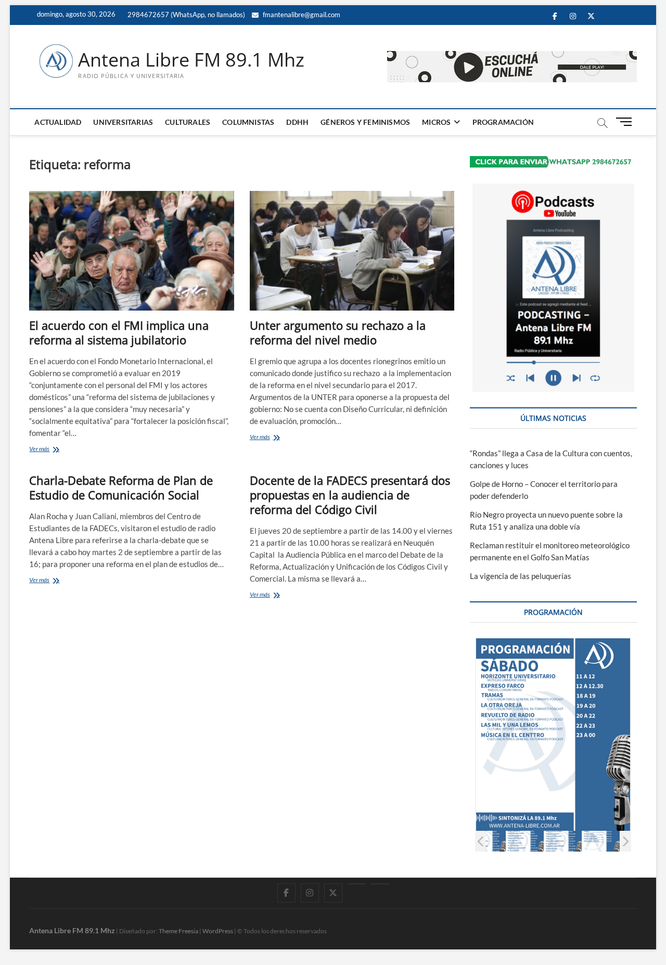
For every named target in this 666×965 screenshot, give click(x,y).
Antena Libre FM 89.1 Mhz (191, 59)
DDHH (297, 122)
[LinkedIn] (357, 883)
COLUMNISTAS (248, 122)
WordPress (217, 931)
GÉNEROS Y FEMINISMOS (365, 122)
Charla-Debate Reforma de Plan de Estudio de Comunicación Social (121, 487)
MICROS (436, 122)
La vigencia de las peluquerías (520, 576)
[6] (601, 841)
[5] (563, 841)
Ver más (52, 449)
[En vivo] (380, 883)
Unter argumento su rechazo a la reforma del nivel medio (338, 332)
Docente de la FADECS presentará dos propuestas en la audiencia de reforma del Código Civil (350, 494)
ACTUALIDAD (57, 122)
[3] (487, 841)
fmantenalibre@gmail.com (300, 14)
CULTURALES (187, 122)
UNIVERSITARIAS (123, 122)
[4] (525, 841)
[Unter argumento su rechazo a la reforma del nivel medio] (352, 251)
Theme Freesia (178, 931)
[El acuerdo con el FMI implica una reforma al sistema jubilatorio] (131, 251)
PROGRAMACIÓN (503, 122)
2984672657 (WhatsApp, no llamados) (185, 14)
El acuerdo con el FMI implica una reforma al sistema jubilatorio (119, 332)
